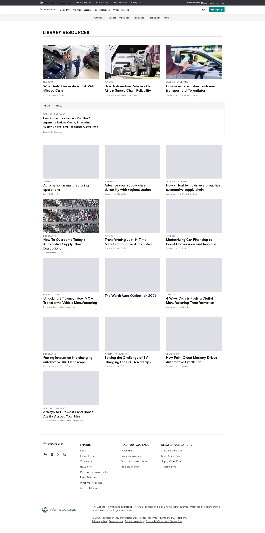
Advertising (126, 450)
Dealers (112, 17)
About (83, 450)
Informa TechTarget (145, 506)
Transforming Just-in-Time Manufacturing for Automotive (128, 241)
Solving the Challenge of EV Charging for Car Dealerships (128, 359)
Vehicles (167, 17)
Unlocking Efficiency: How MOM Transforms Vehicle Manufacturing (70, 300)
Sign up (219, 9)
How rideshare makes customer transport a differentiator (190, 88)
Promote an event (130, 466)
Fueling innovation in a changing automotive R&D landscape (67, 359)
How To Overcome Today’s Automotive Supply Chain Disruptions (64, 243)
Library (87, 9)
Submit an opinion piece (134, 461)
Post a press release (131, 455)
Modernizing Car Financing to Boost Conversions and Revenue (191, 241)
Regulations (140, 17)
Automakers (100, 17)
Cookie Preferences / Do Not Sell (164, 521)
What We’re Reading (91, 482)
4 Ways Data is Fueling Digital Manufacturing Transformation (190, 300)
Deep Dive (65, 9)
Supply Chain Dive (119, 3)
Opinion (77, 9)
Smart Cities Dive (101, 3)
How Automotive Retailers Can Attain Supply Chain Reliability (128, 88)
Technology (154, 17)
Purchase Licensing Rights (94, 471)
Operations (125, 17)
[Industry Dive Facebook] (51, 454)
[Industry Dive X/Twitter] (58, 454)
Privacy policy (99, 521)
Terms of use (116, 521)
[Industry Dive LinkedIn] (45, 454)
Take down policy (134, 521)
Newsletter (86, 466)
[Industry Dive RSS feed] (64, 454)
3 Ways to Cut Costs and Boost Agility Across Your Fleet (68, 414)
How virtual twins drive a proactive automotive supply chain (193, 187)
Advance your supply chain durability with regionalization (128, 187)
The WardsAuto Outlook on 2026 (131, 295)
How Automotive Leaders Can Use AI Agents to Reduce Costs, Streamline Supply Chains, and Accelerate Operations (70, 122)
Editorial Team (87, 455)
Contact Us (86, 461)
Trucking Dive (135, 3)
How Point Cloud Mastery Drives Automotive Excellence (191, 359)
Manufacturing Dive (83, 3)
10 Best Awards (120, 9)
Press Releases (102, 9)
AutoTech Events (89, 488)
